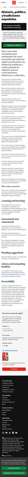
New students (6, 410)
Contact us (5, 387)
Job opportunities (7, 420)
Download (14, 369)
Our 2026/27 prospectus (10, 350)
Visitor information (7, 385)
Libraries (4, 397)
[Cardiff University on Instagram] (3, 432)
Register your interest (14, 45)
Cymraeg (21, 2)
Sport (4, 404)
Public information (7, 392)
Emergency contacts (8, 389)
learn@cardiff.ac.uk (7, 328)
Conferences (6, 400)
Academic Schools (7, 383)
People (4, 427)
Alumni (4, 412)
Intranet (4, 422)
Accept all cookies (14, 468)
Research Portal (7, 429)
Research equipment (8, 402)
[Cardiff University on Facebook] (6, 432)
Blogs (4, 414)
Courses (6, 7)
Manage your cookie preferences (14, 473)
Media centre (6, 424)
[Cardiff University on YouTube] (16, 432)
